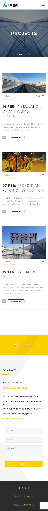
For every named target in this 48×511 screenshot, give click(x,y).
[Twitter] (25, 488)
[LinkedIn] (22, 488)
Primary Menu (43, 5)
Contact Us (18, 496)
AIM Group (31, 505)
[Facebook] (19, 488)
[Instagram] (28, 488)
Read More (16, 137)
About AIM (30, 496)
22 (39, 96)
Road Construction (9, 99)
